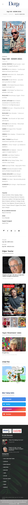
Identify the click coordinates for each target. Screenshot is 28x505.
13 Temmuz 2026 (10, 278)
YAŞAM (4, 484)
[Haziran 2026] (6, 322)
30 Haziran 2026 (14, 354)
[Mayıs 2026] (14, 322)
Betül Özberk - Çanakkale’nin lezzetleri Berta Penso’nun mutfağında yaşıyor (11, 103)
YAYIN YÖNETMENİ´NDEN (8, 458)
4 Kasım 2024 (4, 61)
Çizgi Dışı (6, 362)
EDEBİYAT (5, 487)
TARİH (4, 472)
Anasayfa (5, 14)
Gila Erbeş (4, 278)
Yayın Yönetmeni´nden (11, 333)
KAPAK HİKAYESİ (6, 464)
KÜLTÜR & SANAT (7, 478)
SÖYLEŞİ (5, 475)
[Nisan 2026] (22, 322)
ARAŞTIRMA (5, 467)
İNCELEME (5, 470)
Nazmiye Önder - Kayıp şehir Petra (13, 165)
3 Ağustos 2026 (11, 442)
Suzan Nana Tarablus (6, 354)
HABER (4, 481)
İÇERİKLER (11, 14)
